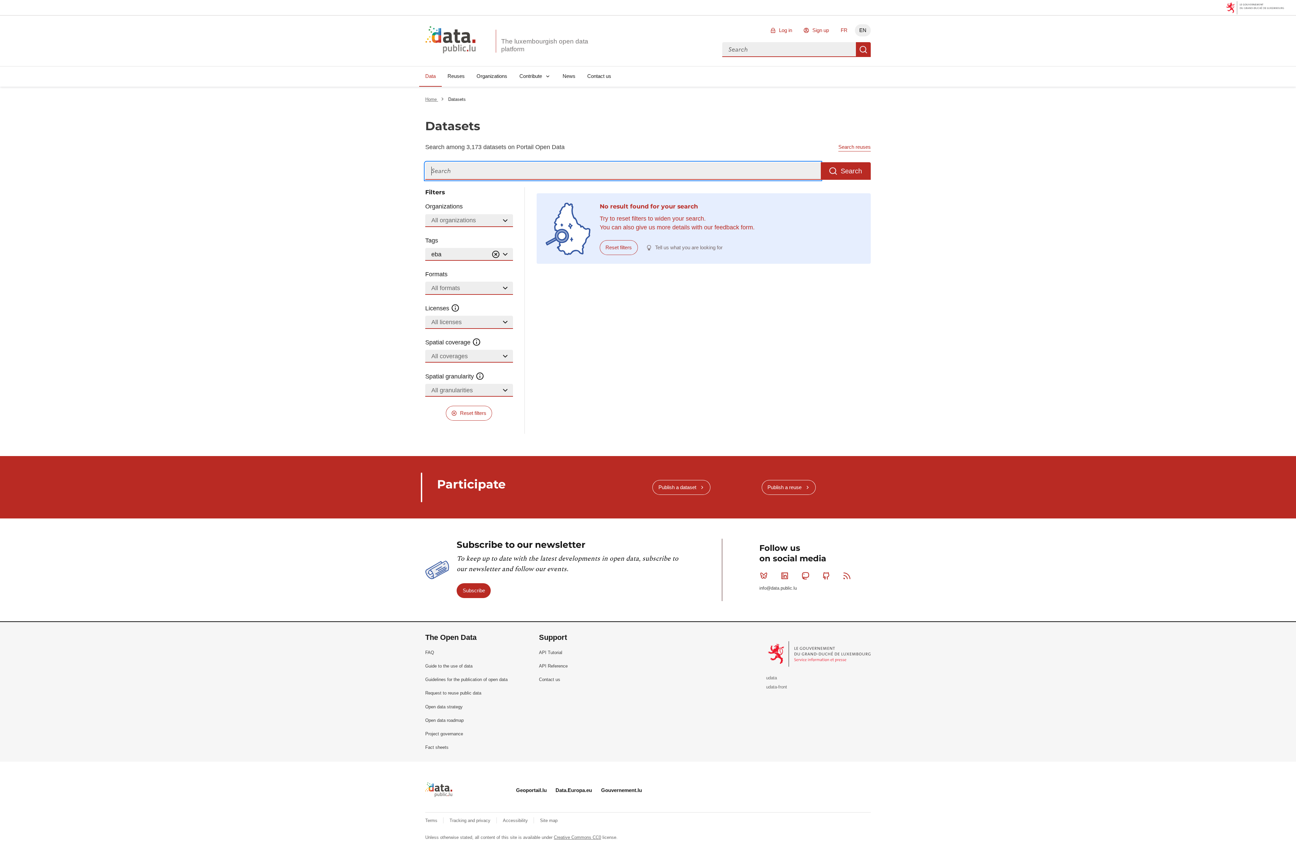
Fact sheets (437, 747)
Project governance (444, 733)
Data (430, 76)
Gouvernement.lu (621, 790)
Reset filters (473, 413)
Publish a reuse (784, 487)
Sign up (820, 30)
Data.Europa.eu (574, 790)
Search (863, 49)
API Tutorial (550, 652)
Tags (431, 240)
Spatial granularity (450, 376)
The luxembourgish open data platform (544, 45)
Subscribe (474, 590)
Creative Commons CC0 (577, 837)
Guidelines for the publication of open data (466, 679)
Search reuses (854, 147)
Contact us (599, 76)
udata (771, 677)
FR (844, 30)
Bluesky (763, 575)
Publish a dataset (677, 487)
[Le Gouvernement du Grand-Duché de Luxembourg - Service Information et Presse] (820, 653)
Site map (549, 820)
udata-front (776, 686)
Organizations (492, 76)
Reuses (456, 76)
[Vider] (495, 254)
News (569, 76)
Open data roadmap (444, 720)
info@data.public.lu (778, 588)
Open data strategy (444, 706)
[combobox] (789, 49)
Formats (436, 274)
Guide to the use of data (449, 666)
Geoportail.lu (531, 790)
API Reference (553, 666)
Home (431, 99)
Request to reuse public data (453, 693)
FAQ (429, 652)
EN (862, 30)
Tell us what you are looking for (689, 247)
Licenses (438, 308)
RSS (847, 575)
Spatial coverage (448, 342)
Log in (785, 30)
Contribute (530, 76)
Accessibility (516, 820)
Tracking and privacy (471, 820)
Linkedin (784, 575)
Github (826, 575)
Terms (432, 820)
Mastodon (805, 575)
